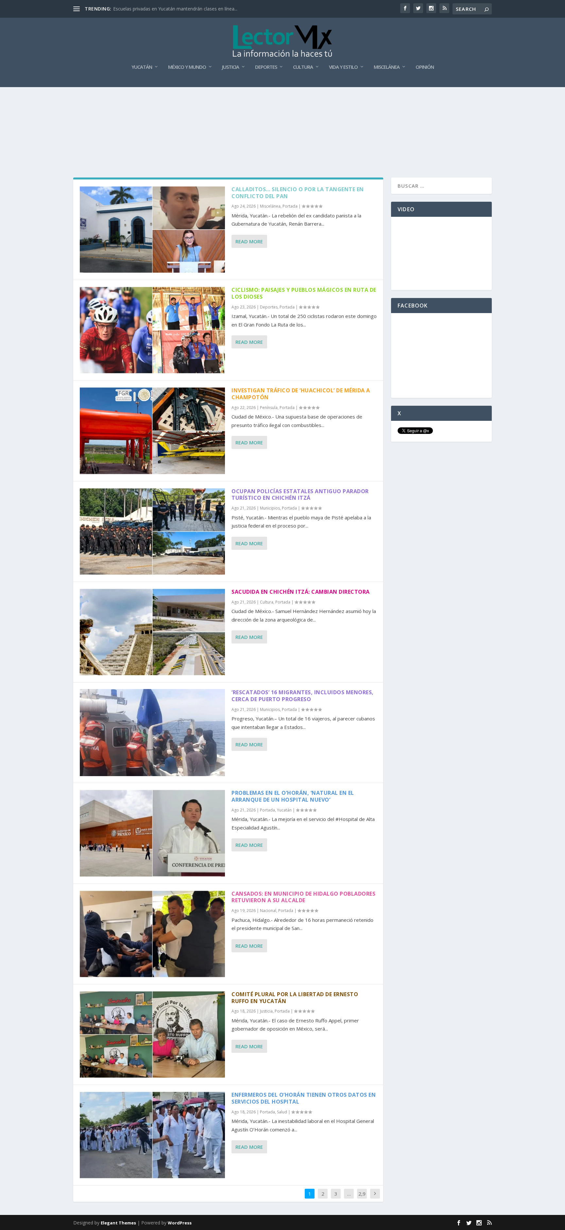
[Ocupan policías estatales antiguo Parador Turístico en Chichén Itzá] (152, 531)
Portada (290, 206)
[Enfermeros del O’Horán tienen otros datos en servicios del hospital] (152, 1135)
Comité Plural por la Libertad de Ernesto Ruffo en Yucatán (294, 998)
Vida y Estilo (343, 67)
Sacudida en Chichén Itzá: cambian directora (300, 591)
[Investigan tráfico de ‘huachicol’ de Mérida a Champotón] (152, 430)
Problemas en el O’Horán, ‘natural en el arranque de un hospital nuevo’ (292, 796)
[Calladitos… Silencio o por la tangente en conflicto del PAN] (152, 229)
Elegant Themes (118, 1223)
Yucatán (141, 67)
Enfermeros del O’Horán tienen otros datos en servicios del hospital (303, 1098)
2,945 (362, 1198)
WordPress (180, 1223)
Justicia (230, 67)
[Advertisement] (282, 105)
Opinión (425, 67)
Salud (282, 1112)
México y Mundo (187, 67)
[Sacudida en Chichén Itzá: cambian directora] (152, 632)
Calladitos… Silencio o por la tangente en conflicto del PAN (297, 193)
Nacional (268, 910)
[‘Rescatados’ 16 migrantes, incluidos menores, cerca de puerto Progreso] (152, 732)
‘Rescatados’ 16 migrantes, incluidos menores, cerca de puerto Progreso (302, 696)
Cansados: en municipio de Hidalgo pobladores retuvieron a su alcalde (303, 897)
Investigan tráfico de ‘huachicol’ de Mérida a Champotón (300, 394)
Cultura (303, 67)
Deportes (266, 67)
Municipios (270, 508)
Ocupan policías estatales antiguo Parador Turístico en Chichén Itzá (300, 495)
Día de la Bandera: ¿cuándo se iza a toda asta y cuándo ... (174, 9)
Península (269, 407)
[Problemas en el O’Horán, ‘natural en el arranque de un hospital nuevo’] (152, 833)
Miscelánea (387, 67)
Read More (249, 241)
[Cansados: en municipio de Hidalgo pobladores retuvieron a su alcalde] (152, 934)
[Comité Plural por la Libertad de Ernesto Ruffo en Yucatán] (152, 1034)
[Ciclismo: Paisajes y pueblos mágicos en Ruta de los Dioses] (152, 330)
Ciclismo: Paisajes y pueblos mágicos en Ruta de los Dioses (303, 293)
